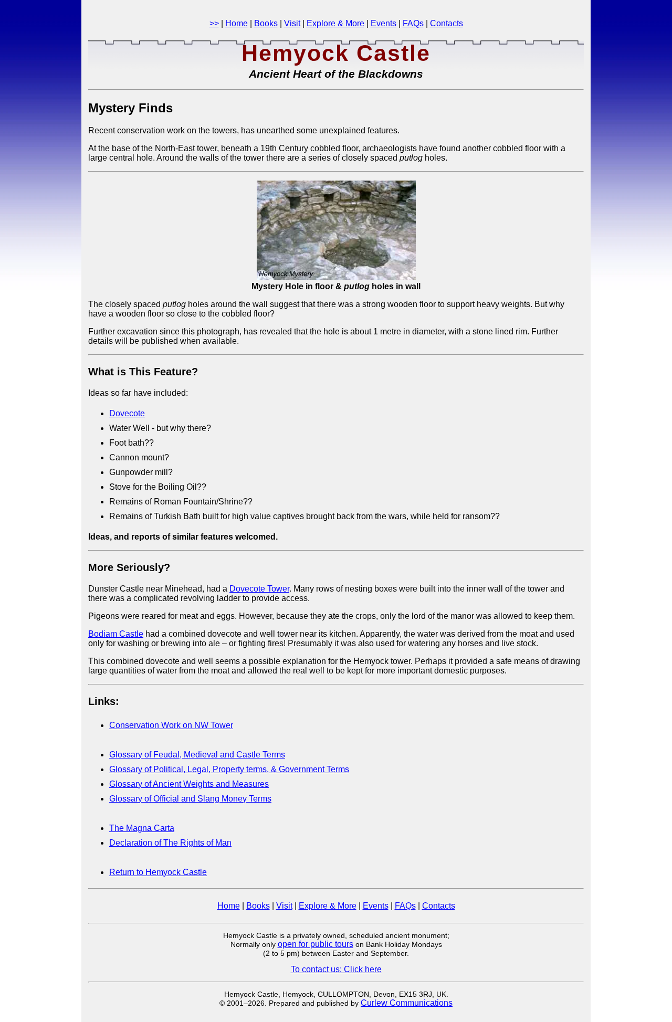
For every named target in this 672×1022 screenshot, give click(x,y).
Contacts (446, 23)
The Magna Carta (141, 828)
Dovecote (127, 413)
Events (383, 23)
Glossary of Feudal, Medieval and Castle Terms (197, 754)
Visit (292, 23)
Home (236, 23)
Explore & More (335, 23)
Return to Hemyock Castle (158, 872)
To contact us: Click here (336, 969)
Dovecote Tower (259, 588)
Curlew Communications (407, 1002)
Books (266, 23)
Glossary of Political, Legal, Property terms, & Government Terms (229, 769)
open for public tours (315, 944)
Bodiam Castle (115, 633)
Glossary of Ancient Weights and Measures (189, 783)
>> (214, 23)
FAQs (413, 23)
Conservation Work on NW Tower (171, 725)
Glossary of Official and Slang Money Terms (190, 798)
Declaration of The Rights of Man (170, 842)
